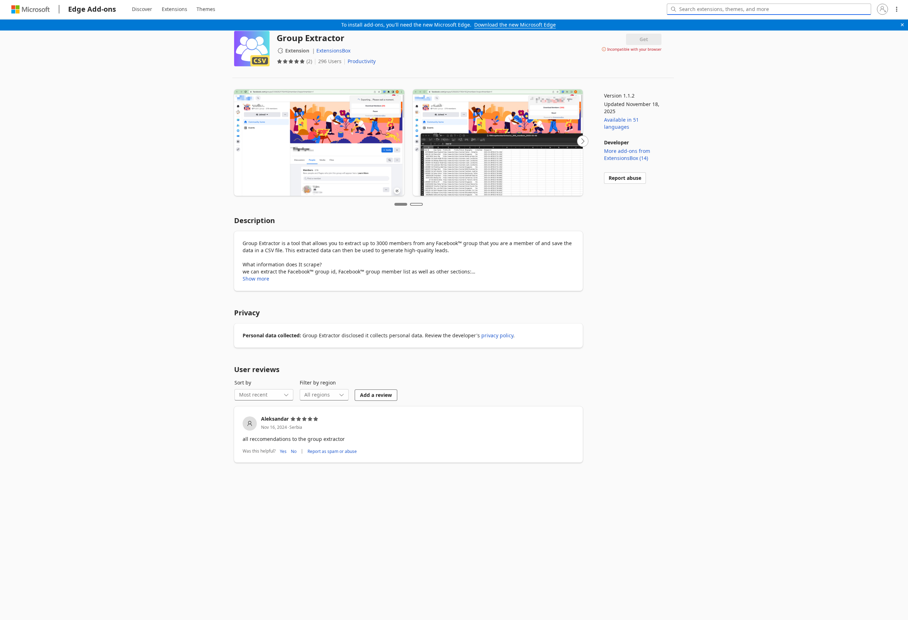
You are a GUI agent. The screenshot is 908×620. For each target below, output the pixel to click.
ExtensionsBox (333, 50)
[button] (882, 9)
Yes (283, 451)
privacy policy (497, 335)
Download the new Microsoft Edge (515, 24)
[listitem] (408, 435)
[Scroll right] (582, 141)
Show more (256, 278)
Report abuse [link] (625, 178)
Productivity (362, 61)
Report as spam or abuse (332, 451)
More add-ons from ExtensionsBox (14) (627, 154)
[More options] (896, 9)
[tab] (142, 9)
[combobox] (769, 9)
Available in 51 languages (621, 123)
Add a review (376, 395)
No (294, 451)
